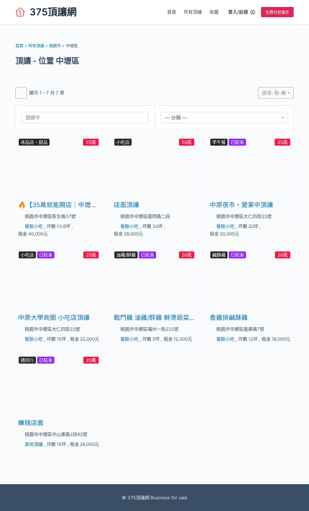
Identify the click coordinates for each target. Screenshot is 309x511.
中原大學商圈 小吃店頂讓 (54, 317)
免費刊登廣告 (277, 12)
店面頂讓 (126, 205)
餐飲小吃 (34, 226)
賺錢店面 (30, 423)
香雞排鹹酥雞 (229, 317)
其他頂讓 (34, 444)
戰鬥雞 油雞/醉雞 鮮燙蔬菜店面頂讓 (164, 317)
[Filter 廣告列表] (21, 93)
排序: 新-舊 (274, 93)
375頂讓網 (53, 12)
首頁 (171, 12)
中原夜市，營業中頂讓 (241, 205)
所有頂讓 (193, 12)
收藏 (213, 12)
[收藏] (20, 191)
